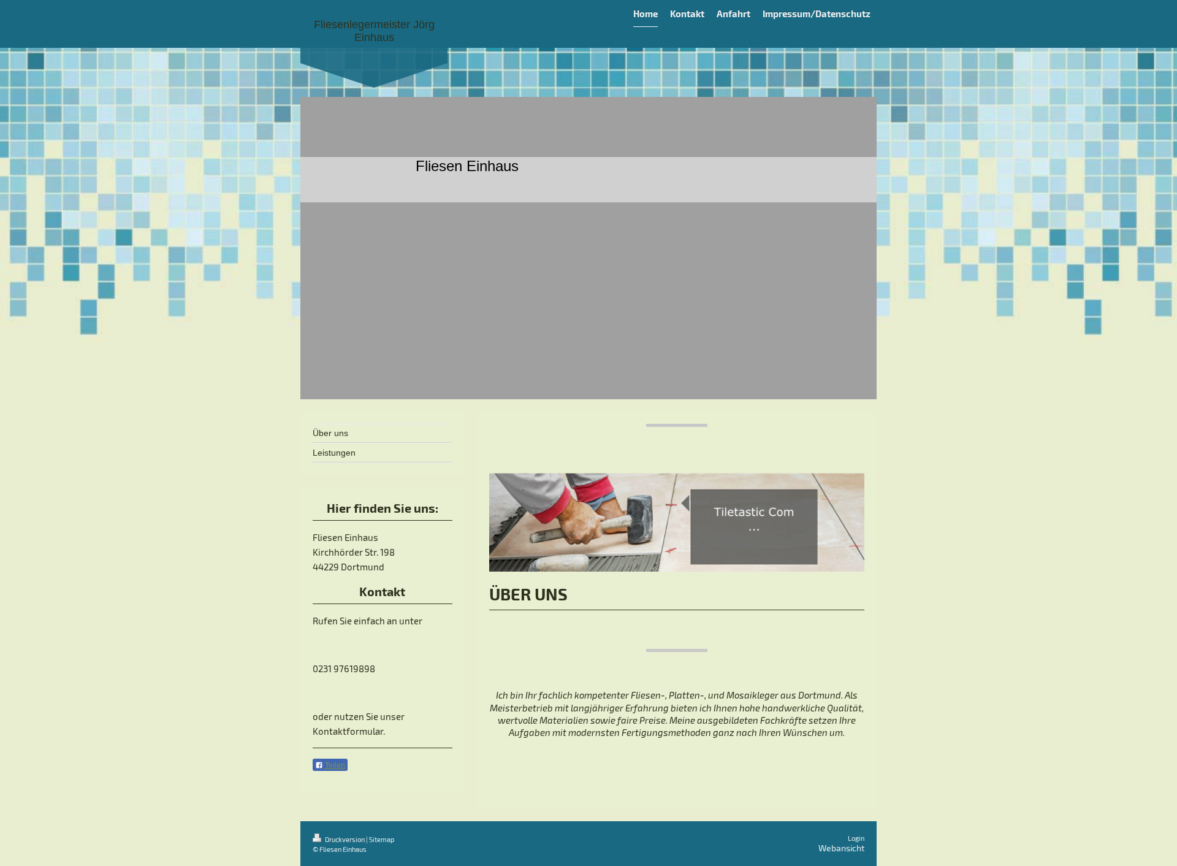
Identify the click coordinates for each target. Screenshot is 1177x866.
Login (856, 838)
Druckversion (345, 839)
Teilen (334, 765)
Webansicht (841, 848)
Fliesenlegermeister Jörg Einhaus (374, 31)
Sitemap (381, 839)
